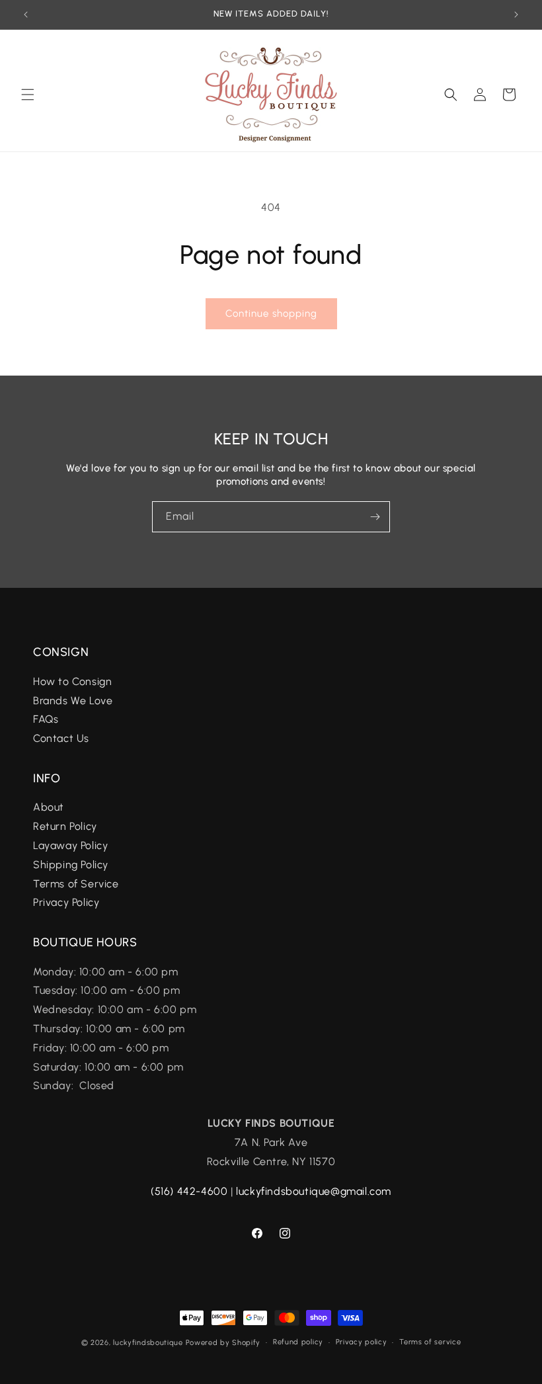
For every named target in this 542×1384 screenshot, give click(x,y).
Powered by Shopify (223, 1342)
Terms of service (430, 1342)
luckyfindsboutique (148, 1342)
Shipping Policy (70, 864)
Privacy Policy (66, 902)
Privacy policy (361, 1342)
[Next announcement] (516, 14)
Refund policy (298, 1342)
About (48, 807)
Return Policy (65, 826)
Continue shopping (271, 313)
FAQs (47, 719)
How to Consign (72, 681)
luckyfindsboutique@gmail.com (313, 1191)
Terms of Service (76, 883)
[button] (27, 94)
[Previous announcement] (25, 14)
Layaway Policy (70, 845)
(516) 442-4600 (189, 1191)
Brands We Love (72, 700)
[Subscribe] (374, 516)
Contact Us (61, 738)
